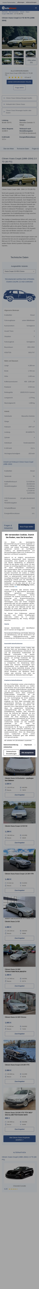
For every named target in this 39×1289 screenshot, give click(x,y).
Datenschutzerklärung (11, 745)
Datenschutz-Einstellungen (11, 752)
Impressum (28, 745)
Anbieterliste (8, 747)
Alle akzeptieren (27, 753)
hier (16, 586)
